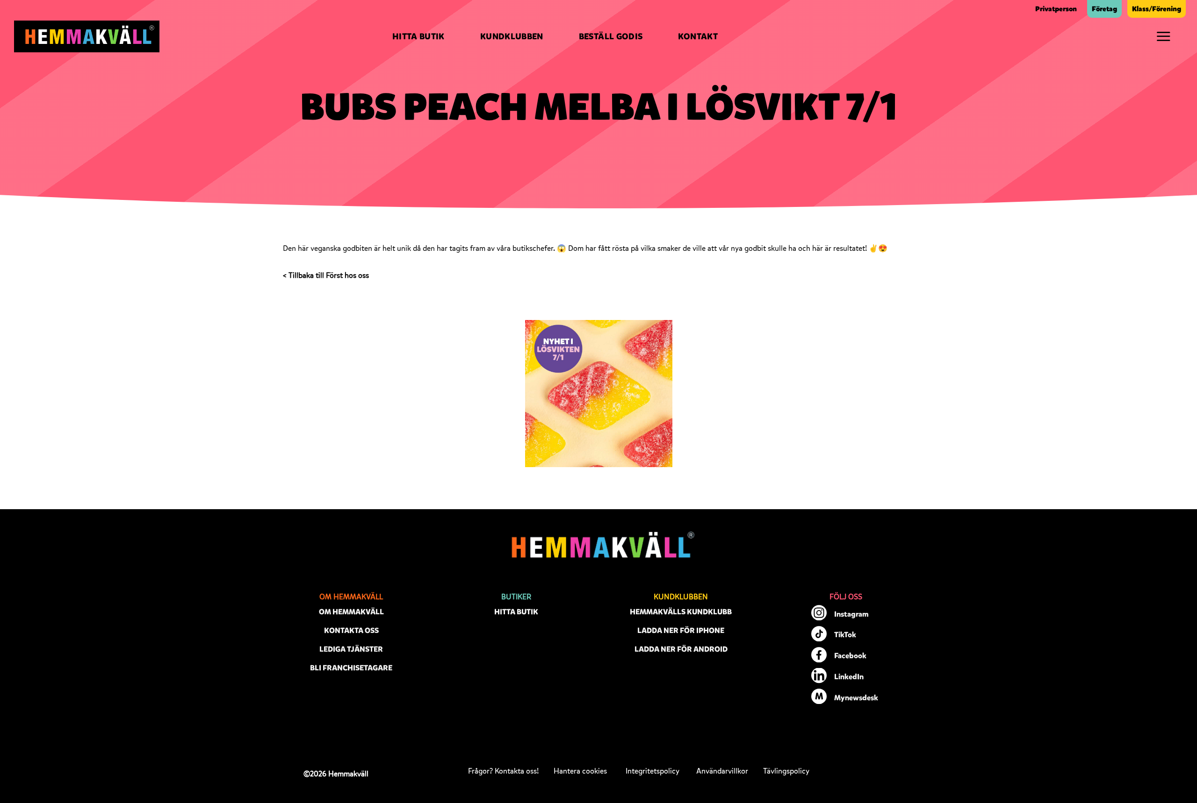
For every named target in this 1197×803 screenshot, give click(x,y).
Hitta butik (418, 36)
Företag (1104, 9)
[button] (1163, 36)
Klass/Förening (1156, 9)
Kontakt (698, 36)
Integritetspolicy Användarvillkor (687, 771)
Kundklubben (511, 36)
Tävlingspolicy (786, 771)
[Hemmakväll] (86, 36)
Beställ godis (611, 36)
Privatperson (1056, 9)
